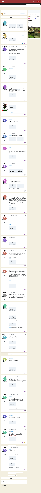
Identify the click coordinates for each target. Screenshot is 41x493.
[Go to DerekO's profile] (5, 450)
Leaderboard (9, 6)
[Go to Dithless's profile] (5, 87)
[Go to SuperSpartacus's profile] (5, 23)
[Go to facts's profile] (5, 197)
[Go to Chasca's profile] (5, 106)
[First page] (1, 17)
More (23, 4)
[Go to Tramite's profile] (29, 18)
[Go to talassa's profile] (5, 69)
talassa (4, 66)
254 (5, 454)
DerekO (4, 447)
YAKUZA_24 (4, 145)
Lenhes (4, 133)
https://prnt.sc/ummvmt (13, 435)
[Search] (39, 4)
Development (19, 4)
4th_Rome (4, 33)
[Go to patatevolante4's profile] (5, 49)
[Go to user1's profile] (2, 14)
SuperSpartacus (5, 20)
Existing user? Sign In (33, 1)
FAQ (1, 4)
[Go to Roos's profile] (5, 166)
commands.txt (17, 89)
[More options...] (25, 20)
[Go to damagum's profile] (35, 18)
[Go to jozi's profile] (35, 16)
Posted (12, 20)
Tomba (4, 303)
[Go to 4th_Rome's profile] (5, 36)
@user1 (11, 68)
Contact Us (20, 490)
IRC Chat (6, 6)
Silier (10, 473)
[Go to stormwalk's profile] (5, 240)
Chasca (4, 103)
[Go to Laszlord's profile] (5, 360)
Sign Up (39, 1)
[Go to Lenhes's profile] (5, 136)
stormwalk (4, 237)
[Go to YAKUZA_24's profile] (5, 148)
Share (18, 13)
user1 (5, 13)
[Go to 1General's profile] (5, 295)
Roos (4, 163)
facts (5, 194)
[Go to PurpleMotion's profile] (29, 16)
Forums (2, 6)
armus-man (5, 117)
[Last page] (17, 17)
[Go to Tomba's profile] (5, 306)
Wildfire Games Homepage (7, 4)
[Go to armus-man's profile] (5, 120)
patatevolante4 (4, 46)
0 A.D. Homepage (14, 4)
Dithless (4, 84)
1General (4, 292)
